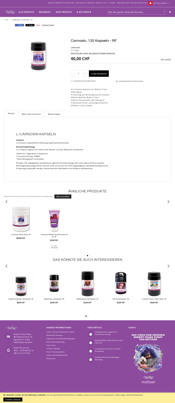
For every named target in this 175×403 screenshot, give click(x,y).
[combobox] (137, 12)
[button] (159, 3)
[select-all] (62, 196)
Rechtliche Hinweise (54, 335)
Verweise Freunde (48, 25)
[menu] (56, 12)
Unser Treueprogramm (55, 352)
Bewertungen (54, 114)
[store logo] (10, 12)
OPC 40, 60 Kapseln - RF (87, 299)
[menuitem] (27, 12)
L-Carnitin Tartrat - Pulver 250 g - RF (121, 299)
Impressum (50, 345)
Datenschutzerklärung (55, 342)
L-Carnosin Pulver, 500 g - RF (21, 234)
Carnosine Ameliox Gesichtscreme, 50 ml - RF (54, 235)
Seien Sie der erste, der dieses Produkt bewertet (93, 53)
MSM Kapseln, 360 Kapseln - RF (54, 299)
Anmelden (121, 3)
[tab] (56, 12)
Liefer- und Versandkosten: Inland (60, 332)
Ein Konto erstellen (138, 3)
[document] (87, 398)
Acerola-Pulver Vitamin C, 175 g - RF (154, 299)
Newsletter (51, 358)
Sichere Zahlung (53, 348)
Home (6, 20)
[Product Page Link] (20, 219)
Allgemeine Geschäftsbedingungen (60, 338)
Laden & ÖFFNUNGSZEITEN (57, 355)
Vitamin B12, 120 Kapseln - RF (21, 299)
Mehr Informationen (31, 114)
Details (11, 113)
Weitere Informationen (134, 395)
